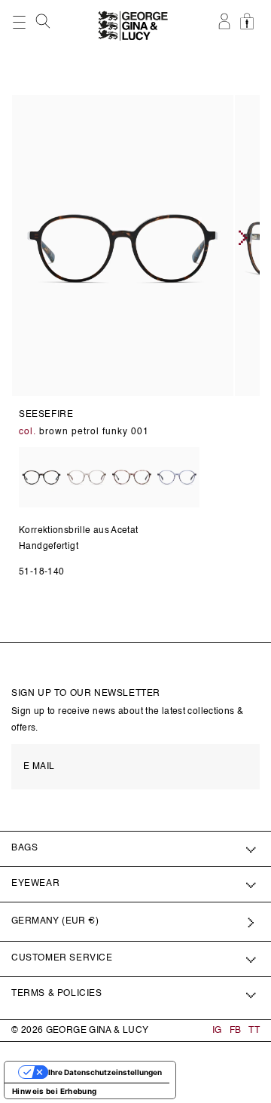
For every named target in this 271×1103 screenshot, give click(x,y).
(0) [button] (249, 29)
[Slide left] (15, 237)
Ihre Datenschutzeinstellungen (105, 1072)
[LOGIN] (225, 29)
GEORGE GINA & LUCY (97, 1030)
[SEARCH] (44, 25)
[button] (44, 21)
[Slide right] (243, 237)
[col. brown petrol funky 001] (41, 478)
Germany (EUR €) (55, 921)
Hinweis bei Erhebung (54, 1090)
